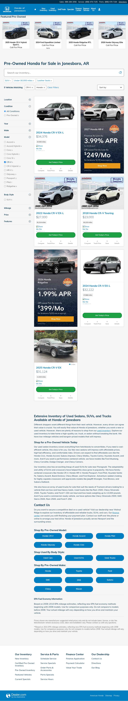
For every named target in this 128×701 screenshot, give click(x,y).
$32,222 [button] (88, 290)
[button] (55, 142)
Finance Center (78, 9)
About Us (93, 9)
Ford (110, 571)
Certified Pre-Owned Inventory (24, 664)
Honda (39, 87)
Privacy (116, 695)
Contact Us (97, 658)
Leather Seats (44, 80)
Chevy (48, 589)
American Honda (97, 695)
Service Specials (48, 663)
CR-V (28, 87)
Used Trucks (110, 558)
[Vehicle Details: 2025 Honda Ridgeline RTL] (80, 31)
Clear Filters (53, 87)
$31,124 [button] (41, 371)
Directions (96, 663)
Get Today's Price (56, 162)
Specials (70, 9)
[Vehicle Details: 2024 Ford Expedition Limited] (48, 31)
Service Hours (46, 679)
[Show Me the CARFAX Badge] (87, 228)
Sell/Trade (62, 9)
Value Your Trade (74, 667)
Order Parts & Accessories (46, 668)
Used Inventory (52, 9)
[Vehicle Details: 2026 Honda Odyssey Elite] (112, 31)
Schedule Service (48, 658)
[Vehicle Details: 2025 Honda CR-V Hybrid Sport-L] (16, 31)
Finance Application (75, 658)
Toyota (79, 571)
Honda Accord (79, 536)
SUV (7, 80)
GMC (48, 580)
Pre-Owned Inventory (25, 670)
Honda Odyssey (48, 545)
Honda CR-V (48, 536)
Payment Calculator (75, 663)
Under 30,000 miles (24, 80)
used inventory (104, 430)
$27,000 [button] (41, 217)
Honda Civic (79, 545)
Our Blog (96, 667)
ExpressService (86, 9)
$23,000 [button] (88, 217)
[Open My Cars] (98, 9)
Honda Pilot (110, 536)
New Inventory (43, 9)
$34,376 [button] (41, 136)
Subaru (110, 580)
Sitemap (108, 695)
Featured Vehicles (23, 674)
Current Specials (22, 679)
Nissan (79, 589)
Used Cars (48, 558)
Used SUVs (79, 558)
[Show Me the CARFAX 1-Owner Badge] (41, 148)
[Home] (7, 9)
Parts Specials (47, 674)
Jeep (79, 580)
